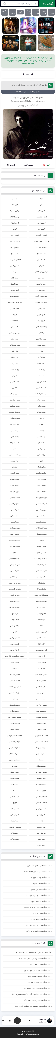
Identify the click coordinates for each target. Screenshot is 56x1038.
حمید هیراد (41, 412)
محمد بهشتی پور (14, 717)
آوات (15, 229)
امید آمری (41, 278)
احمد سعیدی (41, 253)
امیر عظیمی (14, 296)
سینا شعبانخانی (41, 528)
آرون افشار (15, 223)
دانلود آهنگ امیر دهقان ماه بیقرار (39, 865)
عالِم (14, 552)
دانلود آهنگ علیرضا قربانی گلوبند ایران (38, 970)
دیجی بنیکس (15, 418)
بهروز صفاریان (41, 339)
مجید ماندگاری (14, 692)
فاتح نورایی (41, 613)
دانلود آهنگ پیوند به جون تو (41, 877)
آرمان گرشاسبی (41, 217)
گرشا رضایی (14, 650)
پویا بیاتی (41, 369)
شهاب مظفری (15, 546)
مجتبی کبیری (41, 680)
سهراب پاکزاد (14, 491)
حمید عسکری (15, 406)
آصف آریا (41, 229)
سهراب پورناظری (41, 497)
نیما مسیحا (41, 827)
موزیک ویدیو (28, 12)
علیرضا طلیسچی (15, 589)
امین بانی (41, 308)
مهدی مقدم (41, 778)
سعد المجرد (14, 473)
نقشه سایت (13, 12)
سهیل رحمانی (15, 497)
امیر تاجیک (14, 284)
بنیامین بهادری (14, 333)
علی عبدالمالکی (41, 570)
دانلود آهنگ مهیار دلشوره (42, 883)
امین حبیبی (41, 314)
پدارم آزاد (41, 357)
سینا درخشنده (41, 522)
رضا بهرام (14, 430)
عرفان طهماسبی (14, 558)
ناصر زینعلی (41, 815)
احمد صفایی (41, 259)
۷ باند (41, 198)
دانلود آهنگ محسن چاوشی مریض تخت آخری (35, 958)
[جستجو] (4, 3)
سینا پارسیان (41, 516)
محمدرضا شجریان (41, 735)
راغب (41, 424)
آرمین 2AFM (14, 217)
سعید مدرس (41, 491)
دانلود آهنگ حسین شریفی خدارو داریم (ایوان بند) (33, 1006)
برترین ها (44, 12)
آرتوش (14, 198)
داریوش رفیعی (14, 412)
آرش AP (15, 204)
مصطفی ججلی (14, 760)
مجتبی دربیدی (14, 674)
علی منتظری (14, 577)
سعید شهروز (14, 479)
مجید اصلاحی (41, 686)
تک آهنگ (37, 12)
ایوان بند (41, 320)
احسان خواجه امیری (41, 241)
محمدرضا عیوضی (41, 741)
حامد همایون (41, 387)
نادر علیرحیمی (41, 808)
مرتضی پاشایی (14, 741)
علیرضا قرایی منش (41, 595)
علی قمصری (14, 570)
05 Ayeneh (28, 74)
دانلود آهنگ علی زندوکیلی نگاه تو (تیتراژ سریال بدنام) (32, 994)
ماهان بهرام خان (41, 674)
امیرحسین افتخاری (15, 302)
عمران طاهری (15, 601)
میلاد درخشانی (41, 802)
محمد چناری (41, 723)
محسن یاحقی (41, 711)
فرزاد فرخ (14, 613)
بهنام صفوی (41, 345)
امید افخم (14, 278)
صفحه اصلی (52, 12)
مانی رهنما (14, 668)
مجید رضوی (41, 692)
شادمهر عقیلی (41, 534)
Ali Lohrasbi (29, 101)
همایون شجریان (15, 827)
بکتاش (41, 333)
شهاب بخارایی (14, 540)
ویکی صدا (20, 1034)
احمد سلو (14, 253)
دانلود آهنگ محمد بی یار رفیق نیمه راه (38, 907)
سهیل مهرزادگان (15, 528)
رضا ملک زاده (14, 442)
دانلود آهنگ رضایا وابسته (42, 913)
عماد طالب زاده (41, 601)
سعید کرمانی (41, 485)
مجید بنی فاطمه (15, 686)
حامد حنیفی (14, 381)
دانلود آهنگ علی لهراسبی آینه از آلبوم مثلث (29, 85)
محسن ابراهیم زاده (15, 699)
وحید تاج (14, 833)
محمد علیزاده (15, 723)
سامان (14, 467)
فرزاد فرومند (14, 619)
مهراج (15, 802)
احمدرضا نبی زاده (15, 259)
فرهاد (41, 625)
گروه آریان (41, 656)
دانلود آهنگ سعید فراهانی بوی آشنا (39, 931)
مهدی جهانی (14, 772)
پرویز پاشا (14, 363)
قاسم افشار (41, 638)
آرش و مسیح (14, 211)
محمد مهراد (14, 729)
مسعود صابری (41, 753)
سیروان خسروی (41, 509)
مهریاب (14, 790)
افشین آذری (14, 265)
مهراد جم (14, 784)
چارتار (15, 375)
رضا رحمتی (41, 436)
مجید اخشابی (15, 680)
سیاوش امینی (14, 503)
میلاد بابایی (14, 796)
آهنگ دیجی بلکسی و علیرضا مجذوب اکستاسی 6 (34, 952)
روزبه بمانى (41, 455)
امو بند (14, 272)
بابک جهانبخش (41, 326)
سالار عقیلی (41, 467)
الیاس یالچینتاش (41, 272)
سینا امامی (15, 509)
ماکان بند (41, 668)
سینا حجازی (14, 516)
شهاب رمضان (41, 546)
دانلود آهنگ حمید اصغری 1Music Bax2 (37, 871)
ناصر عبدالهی (14, 815)
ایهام (15, 314)
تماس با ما (4, 12)
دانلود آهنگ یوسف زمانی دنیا (41, 964)
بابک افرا (14, 320)
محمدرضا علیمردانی (14, 735)
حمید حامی (41, 406)
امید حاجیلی (41, 284)
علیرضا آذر (41, 583)
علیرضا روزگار (41, 589)
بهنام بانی (14, 339)
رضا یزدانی (41, 448)
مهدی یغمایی (41, 784)
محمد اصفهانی (41, 717)
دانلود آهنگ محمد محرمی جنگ (40, 919)
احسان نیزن (14, 247)
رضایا (15, 448)
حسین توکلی (14, 394)
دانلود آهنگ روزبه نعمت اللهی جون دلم (38, 988)
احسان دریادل (15, 241)
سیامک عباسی (41, 503)
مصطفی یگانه (41, 766)
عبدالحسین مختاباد (41, 558)
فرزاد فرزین (41, 619)
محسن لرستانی (14, 705)
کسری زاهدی (14, 644)
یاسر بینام (41, 839)
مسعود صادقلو (14, 753)
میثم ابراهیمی (41, 796)
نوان (41, 821)
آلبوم (20, 12)
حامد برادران (41, 381)
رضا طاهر (41, 442)
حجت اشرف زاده (41, 394)
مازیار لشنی (15, 662)
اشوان (41, 265)
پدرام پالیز (14, 357)
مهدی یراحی (14, 778)
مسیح (41, 760)
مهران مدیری (41, 790)
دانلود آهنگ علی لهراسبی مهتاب (40, 982)
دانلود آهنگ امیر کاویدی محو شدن (39, 895)
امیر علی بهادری (41, 302)
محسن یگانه (14, 711)
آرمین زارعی (41, 223)
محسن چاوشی (41, 705)
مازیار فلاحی (41, 662)
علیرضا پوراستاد (15, 583)
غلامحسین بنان (14, 607)
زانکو (41, 461)
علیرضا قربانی (15, 595)
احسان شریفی (41, 247)
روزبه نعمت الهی (15, 455)
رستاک (41, 430)
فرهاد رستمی (14, 625)
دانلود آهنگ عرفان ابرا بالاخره (41, 889)
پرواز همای (41, 363)
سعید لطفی (14, 485)
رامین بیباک (14, 424)
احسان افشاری (41, 235)
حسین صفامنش (15, 400)
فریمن (15, 631)
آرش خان (41, 211)
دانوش (41, 418)
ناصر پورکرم (15, 808)
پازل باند (15, 351)
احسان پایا (15, 235)
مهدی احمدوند (41, 772)
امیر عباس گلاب (41, 296)
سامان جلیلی (41, 473)
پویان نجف (15, 369)
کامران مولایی (15, 638)
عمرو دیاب (41, 607)
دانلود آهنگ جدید (36, 97)
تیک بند (41, 375)
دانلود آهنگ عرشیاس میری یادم (40, 976)
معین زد (15, 766)
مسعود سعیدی (14, 747)
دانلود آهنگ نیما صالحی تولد (41, 901)
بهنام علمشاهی (14, 345)
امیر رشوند (15, 290)
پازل (41, 351)
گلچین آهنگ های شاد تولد (14, 656)
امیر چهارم (41, 290)
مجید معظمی (41, 699)
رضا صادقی (15, 436)
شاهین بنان (14, 534)
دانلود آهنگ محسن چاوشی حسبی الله (38, 1000)
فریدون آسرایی (41, 631)
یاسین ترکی (14, 839)
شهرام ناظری (41, 552)
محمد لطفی (41, 729)
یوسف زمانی (41, 845)
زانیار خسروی (14, 461)
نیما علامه (14, 821)
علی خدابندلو (41, 564)
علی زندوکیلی (15, 564)
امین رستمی (14, 308)
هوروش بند (41, 833)
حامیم (14, 387)
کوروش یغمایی (41, 650)
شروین (41, 540)
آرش (41, 204)
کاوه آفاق (41, 644)
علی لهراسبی (24, 97)
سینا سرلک (15, 522)
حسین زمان (41, 400)
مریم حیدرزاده (41, 747)
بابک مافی (14, 326)
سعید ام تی (41, 479)
